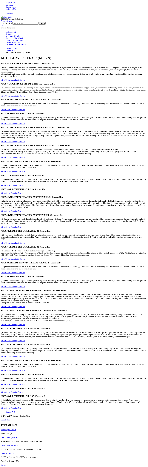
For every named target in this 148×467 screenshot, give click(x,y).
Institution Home (12, 9)
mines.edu (9, 13)
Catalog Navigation (8, 28)
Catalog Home (11, 7)
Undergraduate (11, 32)
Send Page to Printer (8, 430)
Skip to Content (11, 3)
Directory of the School (14, 38)
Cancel (3, 465)
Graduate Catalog (7, 453)
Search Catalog (6, 23)
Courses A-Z (10, 50)
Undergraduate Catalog (9, 445)
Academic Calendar (13, 36)
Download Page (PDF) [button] (9, 437)
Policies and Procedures (14, 40)
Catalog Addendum (13, 42)
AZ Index (9, 5)
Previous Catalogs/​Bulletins (16, 44)
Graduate (9, 34)
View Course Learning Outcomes (13, 80)
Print (2, 26)
